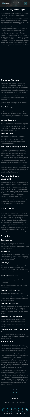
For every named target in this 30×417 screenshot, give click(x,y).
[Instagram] (18, 2)
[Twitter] (7, 409)
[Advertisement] (15, 62)
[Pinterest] (16, 5)
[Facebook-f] (14, 2)
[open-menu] (25, 3)
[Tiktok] (16, 2)
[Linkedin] (26, 409)
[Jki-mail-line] (22, 409)
